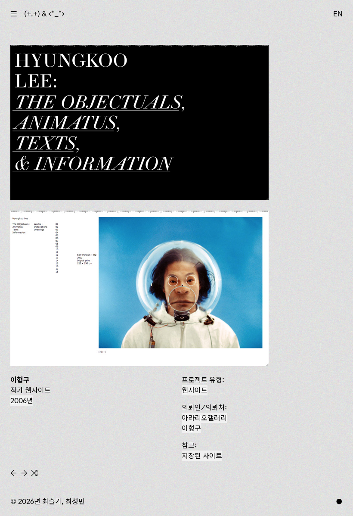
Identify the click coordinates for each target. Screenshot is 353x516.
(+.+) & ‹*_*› (44, 13)
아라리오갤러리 (204, 417)
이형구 (191, 428)
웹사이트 (194, 390)
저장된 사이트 (202, 455)
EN (338, 13)
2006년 (21, 400)
